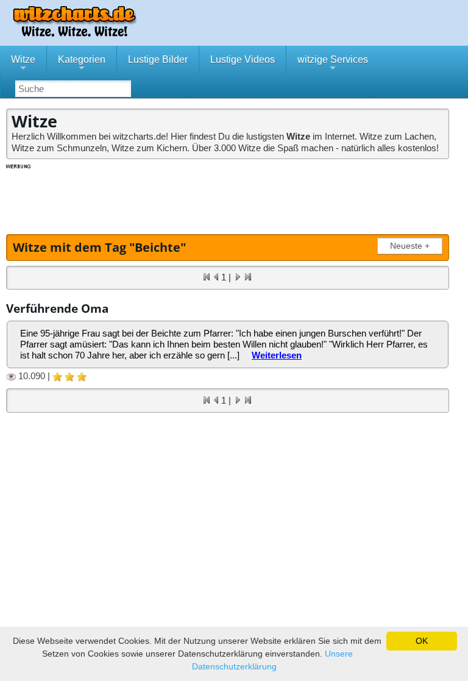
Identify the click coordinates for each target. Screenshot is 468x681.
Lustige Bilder (158, 59)
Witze (23, 64)
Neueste (410, 246)
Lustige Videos (242, 59)
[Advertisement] (228, 197)
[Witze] (74, 33)
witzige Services (332, 64)
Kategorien (81, 64)
